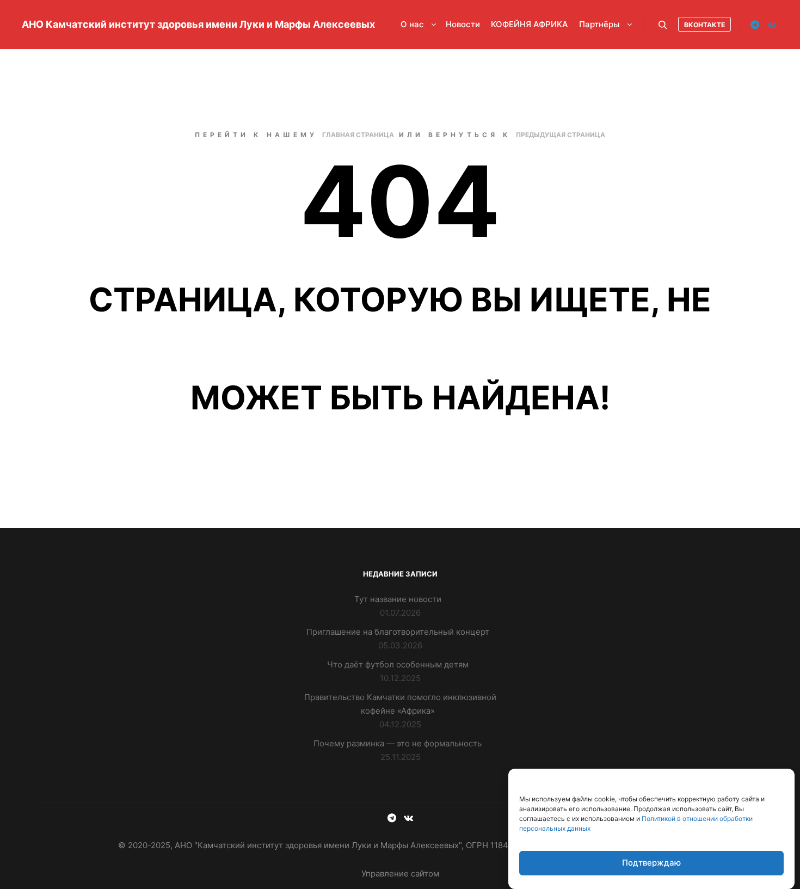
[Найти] (663, 25)
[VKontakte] (771, 24)
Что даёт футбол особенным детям (398, 664)
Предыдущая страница (560, 135)
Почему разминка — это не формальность (397, 743)
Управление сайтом (400, 873)
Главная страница (358, 135)
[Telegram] (755, 24)
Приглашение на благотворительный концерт (397, 632)
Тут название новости (397, 599)
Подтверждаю (651, 863)
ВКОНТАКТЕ (704, 25)
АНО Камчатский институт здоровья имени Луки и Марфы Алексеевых (76, 24)
